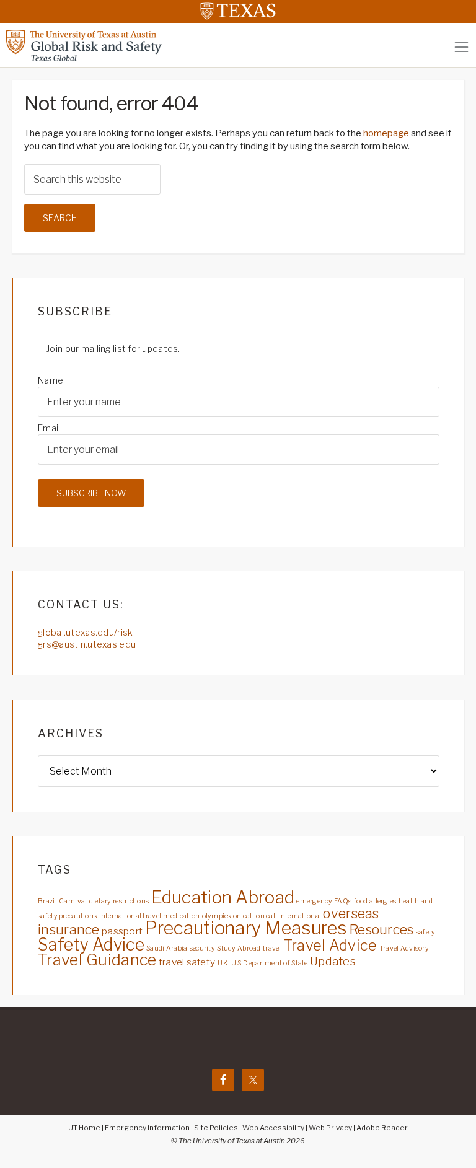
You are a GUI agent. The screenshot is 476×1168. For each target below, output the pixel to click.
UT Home (84, 1127)
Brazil (47, 901)
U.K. (223, 963)
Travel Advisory (404, 948)
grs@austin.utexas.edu (87, 644)
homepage (386, 133)
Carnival (73, 901)
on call (243, 916)
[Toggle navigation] (461, 47)
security (202, 948)
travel (272, 948)
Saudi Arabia (166, 948)
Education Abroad (222, 897)
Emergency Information (147, 1127)
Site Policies (216, 1127)
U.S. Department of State (269, 963)
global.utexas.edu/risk (85, 632)
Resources (381, 929)
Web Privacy (330, 1127)
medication (181, 916)
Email (49, 428)
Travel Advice (330, 945)
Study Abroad (238, 948)
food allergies (375, 901)
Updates (333, 961)
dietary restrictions (119, 901)
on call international (288, 916)
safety (426, 932)
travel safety (187, 962)
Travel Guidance (97, 960)
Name (50, 380)
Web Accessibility (273, 1127)
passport (122, 931)
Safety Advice (91, 944)
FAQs (342, 901)
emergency (314, 901)
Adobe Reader (382, 1127)
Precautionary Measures (246, 928)
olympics (216, 916)
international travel (130, 916)
